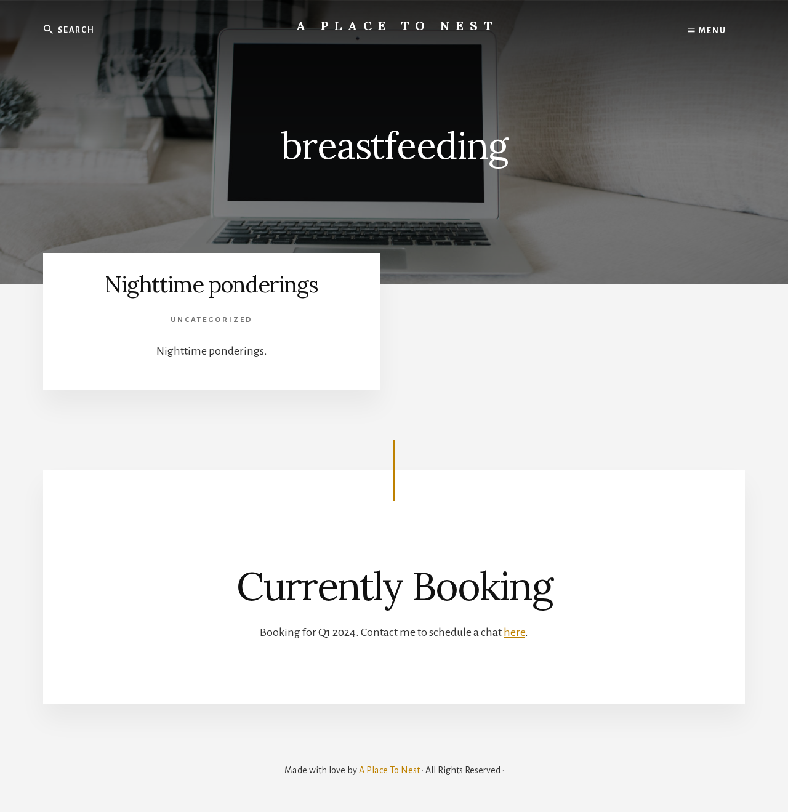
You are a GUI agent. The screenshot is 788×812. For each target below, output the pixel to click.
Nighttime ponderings (211, 284)
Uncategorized (212, 320)
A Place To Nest (397, 25)
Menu (711, 30)
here (514, 632)
